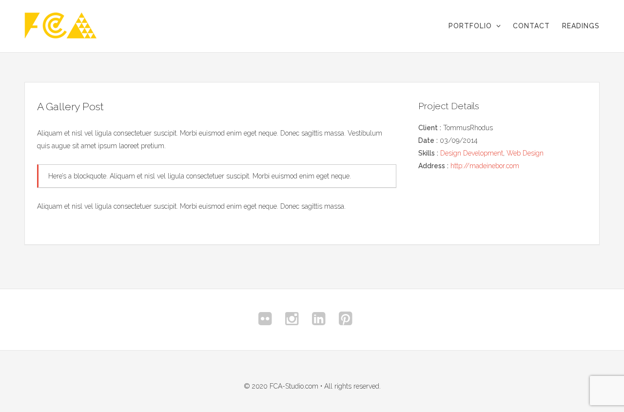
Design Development (471, 153)
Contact (531, 26)
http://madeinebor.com (484, 166)
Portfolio (470, 26)
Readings (581, 26)
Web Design (525, 153)
